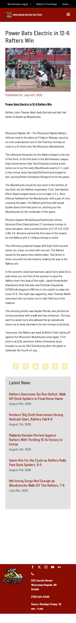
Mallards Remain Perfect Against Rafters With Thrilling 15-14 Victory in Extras (36, 439)
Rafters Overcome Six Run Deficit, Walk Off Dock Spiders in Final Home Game (37, 396)
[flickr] (59, 567)
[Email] (65, 366)
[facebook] (32, 567)
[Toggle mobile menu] (68, 14)
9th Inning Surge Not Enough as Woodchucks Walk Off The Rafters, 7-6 (36, 482)
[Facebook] (16, 366)
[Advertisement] (38, 536)
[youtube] (52, 567)
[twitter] (39, 567)
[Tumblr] (45, 366)
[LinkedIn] (36, 366)
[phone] (32, 573)
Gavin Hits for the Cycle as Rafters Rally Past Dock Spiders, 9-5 (37, 462)
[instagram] (45, 567)
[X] (26, 366)
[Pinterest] (55, 366)
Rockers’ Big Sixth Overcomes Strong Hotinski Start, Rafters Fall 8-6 (36, 416)
